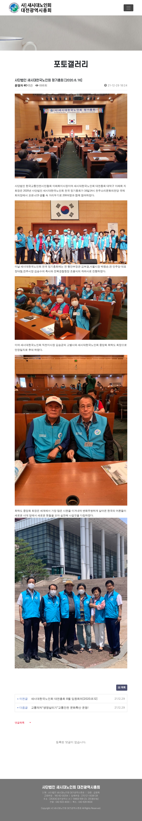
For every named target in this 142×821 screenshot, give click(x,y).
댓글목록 (19, 722)
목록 (123, 687)
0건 (30, 85)
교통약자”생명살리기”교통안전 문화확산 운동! (59, 707)
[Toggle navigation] (128, 7)
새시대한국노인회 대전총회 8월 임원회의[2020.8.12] (64, 698)
